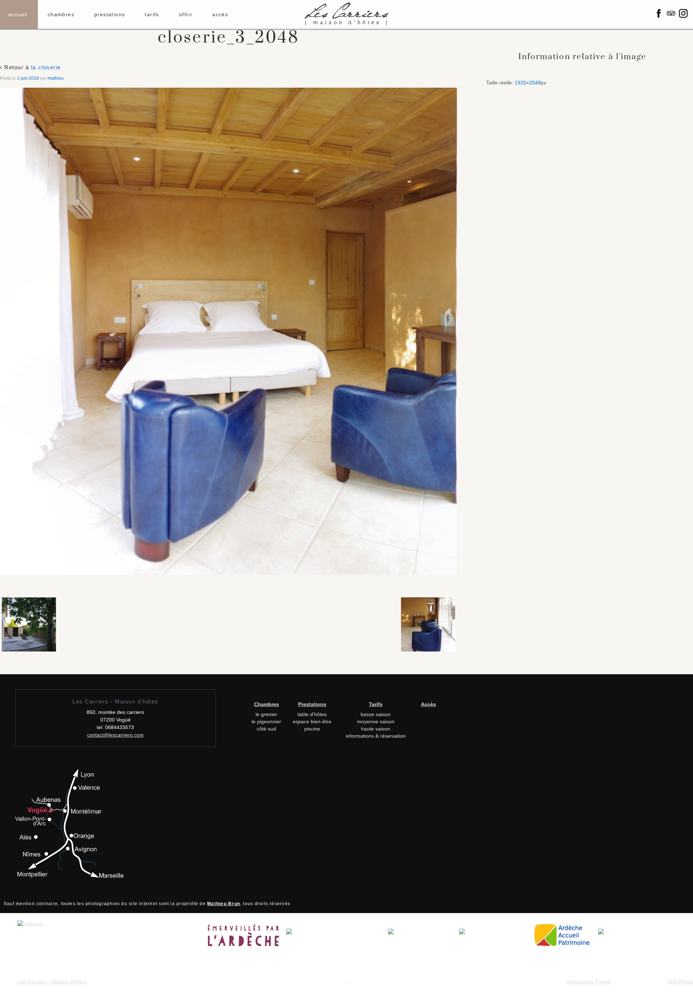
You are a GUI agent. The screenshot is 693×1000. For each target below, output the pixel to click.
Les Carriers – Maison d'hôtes (52, 981)
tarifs (152, 14)
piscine (312, 729)
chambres (61, 14)
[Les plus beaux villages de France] (423, 937)
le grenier (266, 714)
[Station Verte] (495, 937)
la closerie (46, 67)
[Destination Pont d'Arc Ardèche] (337, 937)
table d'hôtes (312, 714)
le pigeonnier (266, 721)
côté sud (266, 729)
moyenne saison (376, 721)
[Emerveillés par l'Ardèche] (247, 937)
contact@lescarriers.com (115, 735)
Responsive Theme (589, 981)
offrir (185, 14)
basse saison (376, 714)
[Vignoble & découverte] (615, 937)
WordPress (680, 981)
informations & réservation (376, 736)
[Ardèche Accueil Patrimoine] (565, 937)
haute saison (375, 729)
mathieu (56, 78)
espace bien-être (312, 721)
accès (220, 14)
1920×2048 (528, 82)
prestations (109, 14)
